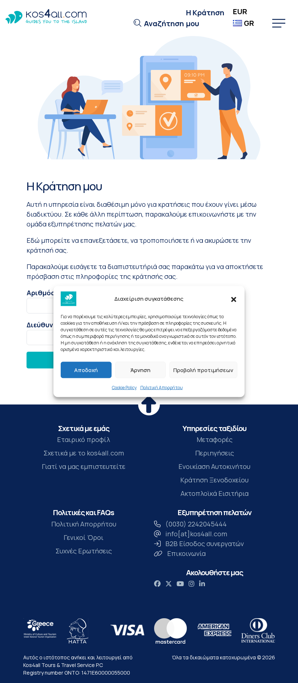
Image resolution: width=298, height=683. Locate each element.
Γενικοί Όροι (84, 537)
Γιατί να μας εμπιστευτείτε (83, 466)
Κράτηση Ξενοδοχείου (214, 479)
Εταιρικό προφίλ (83, 439)
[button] (233, 299)
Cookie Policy (124, 387)
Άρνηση (140, 370)
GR (249, 23)
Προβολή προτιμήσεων (203, 370)
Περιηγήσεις (214, 453)
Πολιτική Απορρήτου (161, 387)
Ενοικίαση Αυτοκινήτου (214, 466)
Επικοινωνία (186, 553)
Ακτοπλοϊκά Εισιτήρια (215, 493)
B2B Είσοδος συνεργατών (204, 543)
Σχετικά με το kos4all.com (84, 453)
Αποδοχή (86, 370)
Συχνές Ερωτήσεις (84, 550)
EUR (240, 11)
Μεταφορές (215, 439)
